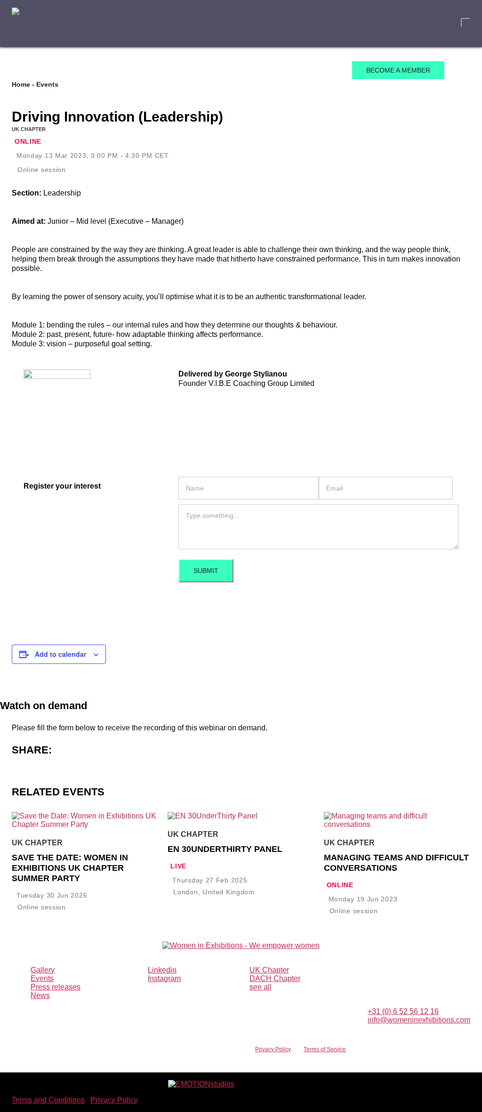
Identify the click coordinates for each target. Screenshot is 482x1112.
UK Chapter (269, 970)
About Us (76, 70)
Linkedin (162, 970)
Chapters (125, 70)
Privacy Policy (273, 1049)
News (206, 70)
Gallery (43, 970)
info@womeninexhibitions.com (419, 1020)
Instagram (164, 978)
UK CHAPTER (29, 129)
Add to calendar (60, 654)
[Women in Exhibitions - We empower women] (15, 24)
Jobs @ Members (306, 70)
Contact (246, 70)
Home (36, 70)
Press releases (55, 987)
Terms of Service (325, 1049)
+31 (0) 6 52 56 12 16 (403, 1011)
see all (260, 987)
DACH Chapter (274, 978)
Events (170, 70)
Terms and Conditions (48, 1100)
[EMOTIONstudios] (201, 1084)
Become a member (398, 70)
